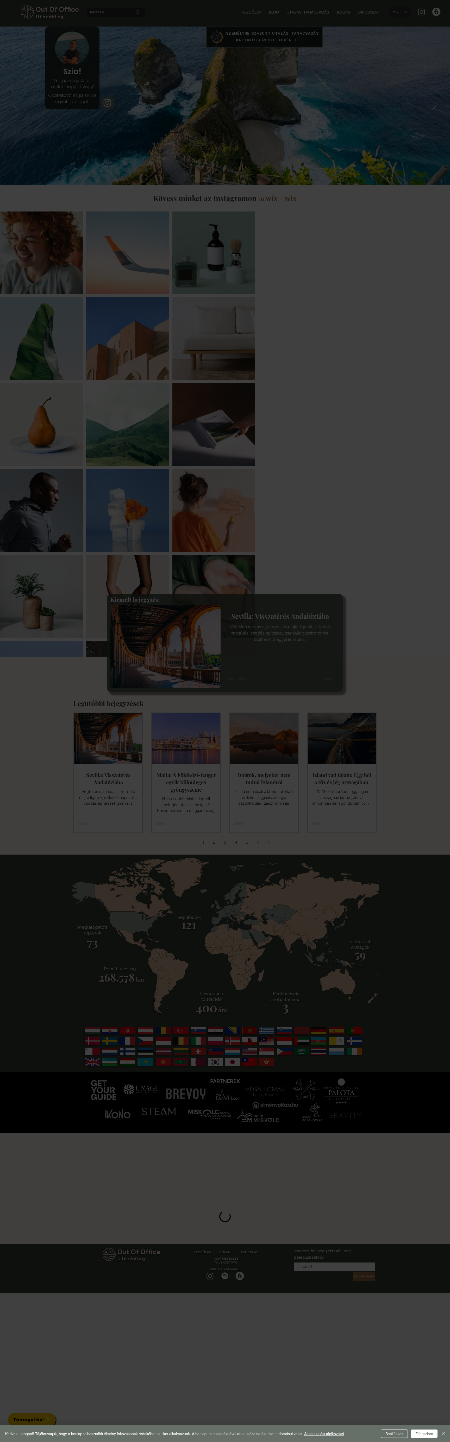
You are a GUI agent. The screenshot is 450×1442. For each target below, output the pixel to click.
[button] (315, 678)
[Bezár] (444, 1434)
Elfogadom (424, 1433)
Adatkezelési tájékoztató (324, 1433)
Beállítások (394, 1433)
